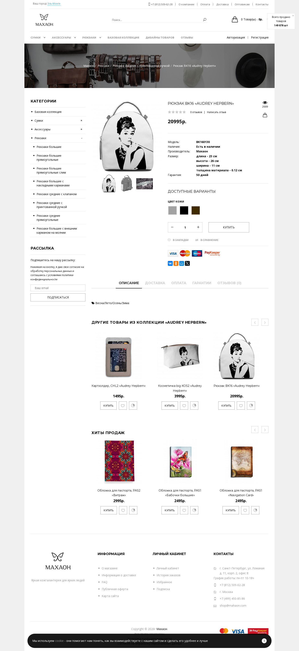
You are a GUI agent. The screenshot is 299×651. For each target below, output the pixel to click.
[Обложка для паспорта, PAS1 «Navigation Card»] (264, 480)
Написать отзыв (216, 112)
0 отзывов (196, 112)
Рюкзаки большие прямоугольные (49, 158)
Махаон (161, 629)
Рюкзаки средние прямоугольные (48, 218)
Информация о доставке (119, 575)
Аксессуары (42, 129)
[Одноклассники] (176, 263)
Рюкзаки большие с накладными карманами (53, 183)
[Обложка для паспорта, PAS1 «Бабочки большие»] (203, 480)
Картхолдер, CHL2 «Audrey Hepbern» (119, 386)
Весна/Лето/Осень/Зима (112, 303)
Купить (108, 405)
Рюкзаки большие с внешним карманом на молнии (57, 230)
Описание (129, 283)
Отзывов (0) (229, 283)
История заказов (168, 575)
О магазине (110, 568)
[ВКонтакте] (170, 263)
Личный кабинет (168, 568)
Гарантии (201, 283)
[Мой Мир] (181, 263)
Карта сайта (110, 596)
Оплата (178, 283)
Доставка (155, 283)
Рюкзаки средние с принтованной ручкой (52, 205)
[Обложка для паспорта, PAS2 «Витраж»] (142, 480)
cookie (59, 641)
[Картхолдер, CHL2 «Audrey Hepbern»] (142, 375)
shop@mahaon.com (233, 605)
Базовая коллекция (48, 112)
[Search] (204, 20)
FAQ (104, 582)
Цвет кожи (176, 201)
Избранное (164, 582)
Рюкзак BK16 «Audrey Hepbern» (237, 386)
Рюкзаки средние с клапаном (57, 194)
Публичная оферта (115, 589)
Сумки (39, 120)
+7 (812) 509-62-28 (161, 4)
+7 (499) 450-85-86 (232, 598)
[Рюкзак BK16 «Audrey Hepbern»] (256, 375)
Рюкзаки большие (49, 147)
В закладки (181, 240)
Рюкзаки (40, 138)
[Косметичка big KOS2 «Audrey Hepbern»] (203, 375)
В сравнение (209, 240)
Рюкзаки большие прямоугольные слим (51, 170)
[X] (187, 263)
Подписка (163, 589)
